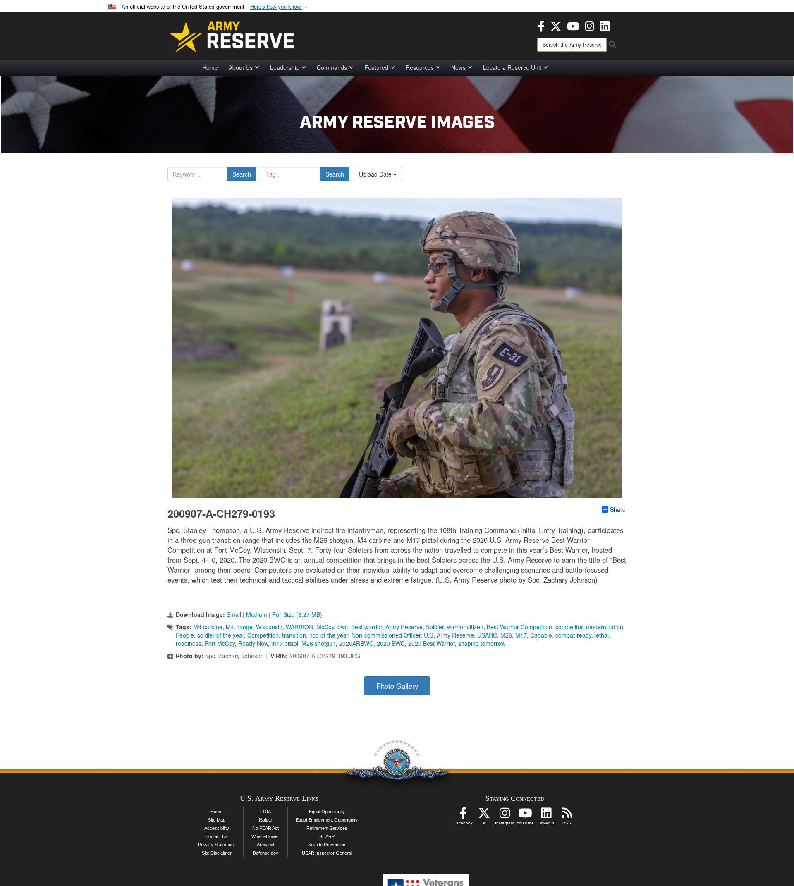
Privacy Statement (216, 844)
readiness (188, 643)
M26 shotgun (318, 643)
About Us (241, 67)
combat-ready (573, 635)
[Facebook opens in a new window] (541, 25)
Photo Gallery (397, 686)
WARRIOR (299, 627)
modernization (604, 627)
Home (210, 67)
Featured (376, 67)
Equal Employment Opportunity (327, 819)
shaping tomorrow (481, 643)
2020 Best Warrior (431, 643)
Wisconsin (269, 627)
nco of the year (328, 635)
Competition (263, 635)
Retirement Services (326, 828)
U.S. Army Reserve (449, 635)
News (458, 67)
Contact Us (216, 836)
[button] (280, 6)
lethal (602, 635)
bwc (342, 627)
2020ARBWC (356, 643)
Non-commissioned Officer (386, 635)
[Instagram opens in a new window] (589, 25)
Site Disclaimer (217, 852)
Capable (541, 635)
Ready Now (253, 643)
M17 (521, 635)
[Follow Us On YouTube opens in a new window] (525, 815)
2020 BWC (391, 643)
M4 (230, 627)
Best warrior (366, 627)
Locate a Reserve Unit (512, 67)
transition (294, 635)
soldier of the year (220, 635)
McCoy (325, 627)
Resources (420, 67)
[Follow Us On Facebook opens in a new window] (463, 815)
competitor (569, 627)
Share (618, 509)
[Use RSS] (566, 815)
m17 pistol (284, 643)
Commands (332, 67)
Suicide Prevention (326, 844)
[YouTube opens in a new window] (573, 25)
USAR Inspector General (327, 852)
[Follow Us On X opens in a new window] (484, 815)
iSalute (265, 819)
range (245, 627)
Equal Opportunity (327, 811)
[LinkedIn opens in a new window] (605, 25)
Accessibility (216, 828)
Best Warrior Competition (519, 627)
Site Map (216, 819)
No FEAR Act (265, 828)
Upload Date (376, 174)
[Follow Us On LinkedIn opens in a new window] (546, 815)
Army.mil (265, 844)
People (185, 635)
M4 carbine (207, 627)
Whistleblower (265, 836)
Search (241, 174)
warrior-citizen (465, 627)
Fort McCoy (220, 643)
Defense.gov (265, 852)
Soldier (435, 627)
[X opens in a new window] (555, 25)
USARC (487, 635)
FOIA (265, 811)
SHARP (327, 836)
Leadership (284, 67)
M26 (506, 635)
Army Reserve (404, 627)
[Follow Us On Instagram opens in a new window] (504, 815)
